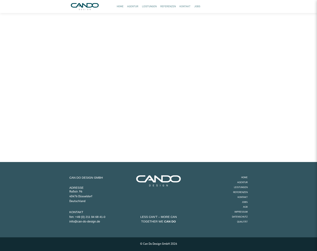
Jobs (197, 6)
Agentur (132, 6)
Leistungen (149, 6)
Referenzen (168, 6)
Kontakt (185, 6)
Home (120, 6)
